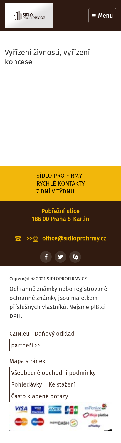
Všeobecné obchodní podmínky (53, 372)
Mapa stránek (27, 361)
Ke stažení (62, 384)
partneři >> (26, 345)
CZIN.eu (19, 333)
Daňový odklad (55, 333)
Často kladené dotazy (39, 396)
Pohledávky (26, 384)
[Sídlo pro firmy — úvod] (29, 15)
